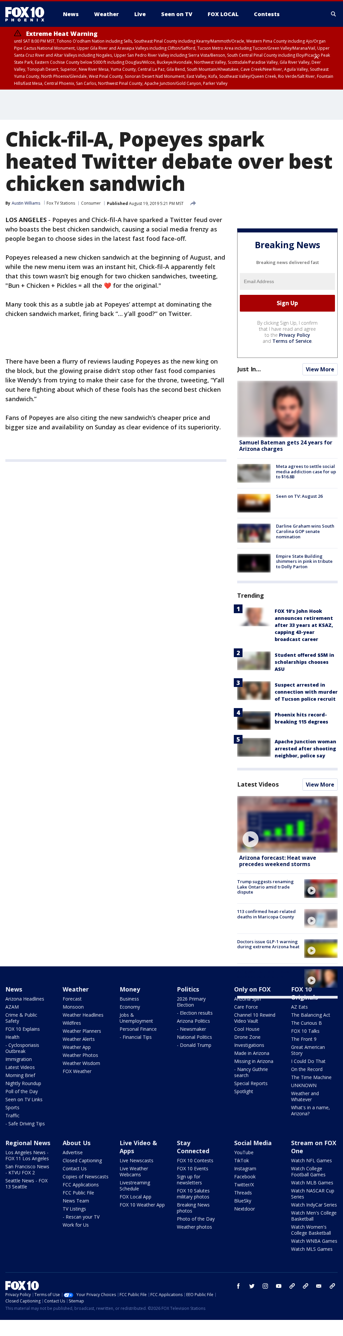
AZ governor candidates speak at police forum (263, 974)
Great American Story (308, 1050)
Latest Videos (258, 784)
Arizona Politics (193, 1021)
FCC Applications (81, 1184)
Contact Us (75, 1168)
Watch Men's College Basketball (314, 1216)
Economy (130, 1007)
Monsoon (73, 1007)
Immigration (18, 1059)
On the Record (307, 1069)
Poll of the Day (21, 1091)
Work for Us (76, 1225)
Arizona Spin (247, 999)
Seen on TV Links (24, 1099)
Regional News (27, 1143)
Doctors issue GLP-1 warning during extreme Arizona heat (268, 944)
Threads (243, 1192)
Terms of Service (292, 341)
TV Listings (74, 1209)
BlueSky (242, 1200)
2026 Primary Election (191, 1002)
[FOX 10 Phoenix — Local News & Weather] (27, 14)
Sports (12, 1107)
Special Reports (251, 1083)
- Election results (195, 1013)
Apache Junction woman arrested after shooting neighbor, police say (305, 748)
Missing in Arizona (253, 1061)
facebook (238, 1286)
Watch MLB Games (312, 1182)
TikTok (241, 1160)
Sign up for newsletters (189, 1179)
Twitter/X (244, 1184)
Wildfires (72, 1023)
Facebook (245, 1176)
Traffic (12, 1115)
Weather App (77, 1047)
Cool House (247, 1029)
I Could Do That (308, 1061)
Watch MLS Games (312, 1249)
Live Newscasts (136, 1160)
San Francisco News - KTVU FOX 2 (27, 1169)
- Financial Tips (136, 1037)
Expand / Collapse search (334, 14)
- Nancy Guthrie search (251, 1072)
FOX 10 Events (192, 1168)
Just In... (249, 369)
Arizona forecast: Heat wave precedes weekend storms (277, 861)
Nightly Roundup (23, 1083)
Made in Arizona (251, 1053)
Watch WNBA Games (314, 1241)
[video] (287, 824)
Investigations (249, 1045)
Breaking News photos (193, 1207)
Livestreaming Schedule (135, 1185)
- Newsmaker (191, 1029)
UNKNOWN (304, 1085)
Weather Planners (82, 1031)
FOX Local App (135, 1196)
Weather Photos (80, 1055)
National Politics (194, 1037)
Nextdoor (244, 1209)
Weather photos (194, 1227)
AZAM (12, 1007)
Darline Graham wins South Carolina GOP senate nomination (305, 531)
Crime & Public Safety (21, 1018)
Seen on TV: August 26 (299, 496)
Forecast (72, 999)
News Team (76, 1200)
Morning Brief (20, 1075)
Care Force (246, 1007)
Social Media (253, 1143)
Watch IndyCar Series (314, 1204)
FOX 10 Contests (195, 1160)
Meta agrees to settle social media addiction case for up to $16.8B (306, 471)
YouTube (244, 1152)
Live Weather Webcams (134, 1171)
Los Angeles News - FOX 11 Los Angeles (27, 1155)
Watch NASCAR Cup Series (312, 1193)
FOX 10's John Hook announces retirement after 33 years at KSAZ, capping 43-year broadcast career (304, 625)
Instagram (245, 1168)
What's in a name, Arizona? (310, 1110)
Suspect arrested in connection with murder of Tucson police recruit (306, 692)
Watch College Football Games (308, 1171)
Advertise (73, 1152)
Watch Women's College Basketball (311, 1230)
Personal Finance (138, 1029)
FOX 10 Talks (305, 1031)
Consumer (91, 203)
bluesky (305, 1286)
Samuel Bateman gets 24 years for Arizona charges (285, 445)
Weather (76, 989)
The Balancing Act (310, 1015)
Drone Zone (247, 1037)
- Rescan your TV (81, 1217)
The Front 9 (304, 1039)
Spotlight (243, 1091)
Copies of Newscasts (86, 1176)
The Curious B (306, 1023)
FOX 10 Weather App (142, 1204)
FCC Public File (78, 1192)
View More (320, 369)
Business (129, 999)
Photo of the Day (196, 1219)
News (13, 989)
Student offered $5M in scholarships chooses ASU (304, 662)
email (319, 1286)
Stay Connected (193, 1147)
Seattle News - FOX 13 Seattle (26, 1183)
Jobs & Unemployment (136, 1018)
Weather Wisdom (81, 1063)
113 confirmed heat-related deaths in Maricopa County (266, 914)
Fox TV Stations (61, 203)
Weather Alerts (79, 1039)
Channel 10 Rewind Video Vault (254, 1018)
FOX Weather (77, 1071)
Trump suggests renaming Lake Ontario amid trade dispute (265, 886)
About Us (76, 1143)
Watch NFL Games (311, 1160)
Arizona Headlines (24, 999)
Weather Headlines (83, 1015)
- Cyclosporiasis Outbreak (22, 1048)
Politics (188, 989)
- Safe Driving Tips (25, 1123)
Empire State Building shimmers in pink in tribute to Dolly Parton (304, 561)
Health (12, 1037)
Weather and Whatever (305, 1096)
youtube (278, 1286)
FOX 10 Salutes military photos (193, 1193)
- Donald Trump (194, 1045)
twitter (252, 1286)
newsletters (332, 1286)
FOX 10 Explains (22, 1029)
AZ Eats (299, 1007)
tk (292, 1286)
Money (130, 989)
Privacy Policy (294, 335)
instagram (265, 1286)
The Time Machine (311, 1077)
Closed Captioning (82, 1160)
